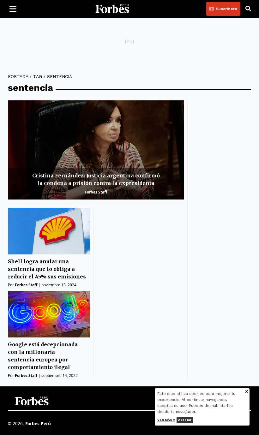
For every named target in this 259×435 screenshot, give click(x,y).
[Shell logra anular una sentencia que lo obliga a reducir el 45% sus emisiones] (49, 231)
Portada (18, 76)
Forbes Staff (96, 192)
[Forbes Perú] (112, 9)
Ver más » (166, 419)
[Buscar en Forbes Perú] (248, 9)
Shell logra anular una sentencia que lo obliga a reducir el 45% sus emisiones (47, 269)
